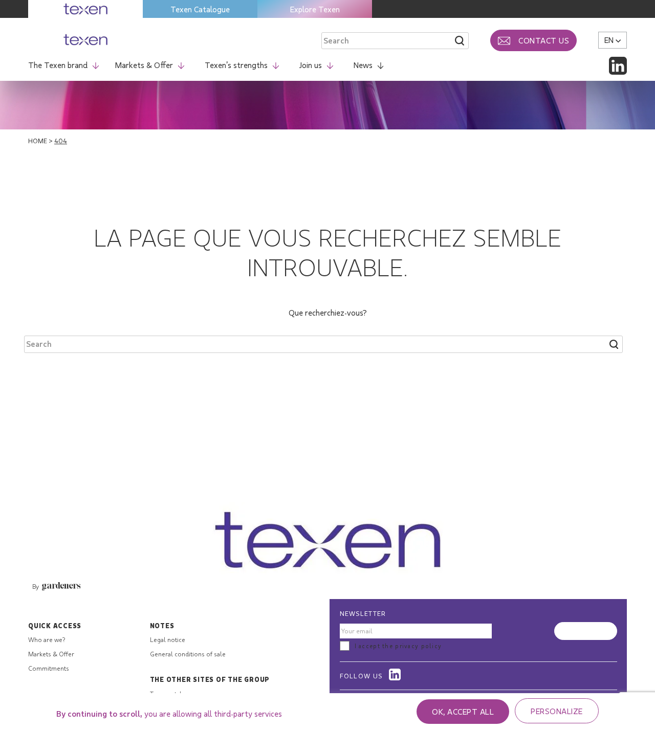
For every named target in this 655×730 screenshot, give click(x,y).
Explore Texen (315, 9)
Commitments (48, 668)
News (363, 65)
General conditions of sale (188, 654)
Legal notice (167, 639)
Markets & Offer (144, 65)
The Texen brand (58, 65)
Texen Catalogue (200, 9)
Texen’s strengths (236, 65)
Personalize (556, 711)
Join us (310, 65)
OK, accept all (463, 711)
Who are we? (46, 639)
